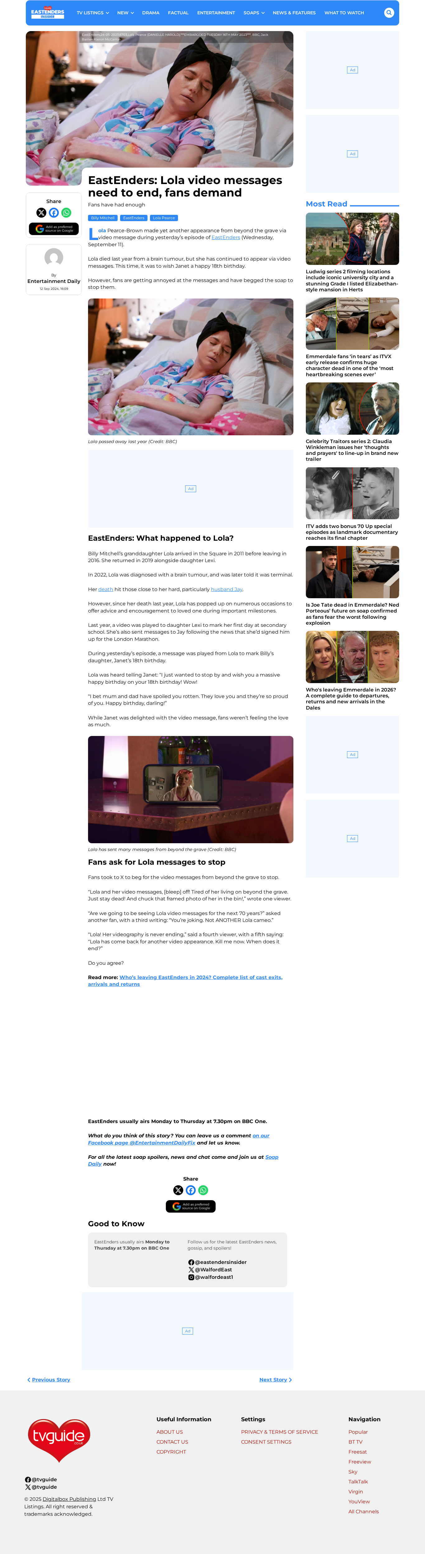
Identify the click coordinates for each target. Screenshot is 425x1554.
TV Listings (90, 13)
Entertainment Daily (53, 281)
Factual (178, 13)
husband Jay (226, 589)
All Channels (363, 1512)
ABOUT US (169, 1432)
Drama (150, 13)
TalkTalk (358, 1482)
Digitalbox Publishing (69, 1499)
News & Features (294, 13)
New (122, 13)
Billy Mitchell (102, 217)
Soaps (251, 13)
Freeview (359, 1462)
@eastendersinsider (221, 1262)
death (105, 589)
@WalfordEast (213, 1270)
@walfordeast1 (214, 1277)
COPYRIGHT (171, 1452)
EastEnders (133, 217)
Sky (352, 1472)
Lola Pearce (164, 217)
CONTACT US (172, 1442)
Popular (358, 1432)
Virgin (355, 1492)
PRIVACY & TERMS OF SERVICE (279, 1432)
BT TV (355, 1442)
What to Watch (344, 13)
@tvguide (44, 1479)
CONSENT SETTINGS (266, 1442)
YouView (359, 1502)
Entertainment (216, 13)
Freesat (357, 1452)
